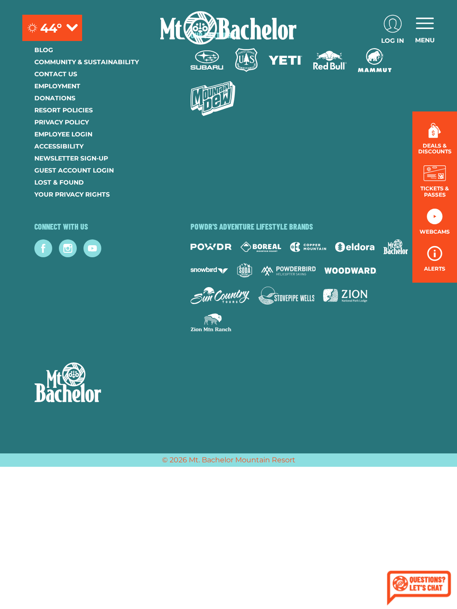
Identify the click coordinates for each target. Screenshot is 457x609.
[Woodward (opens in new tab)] (350, 270)
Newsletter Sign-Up (71, 158)
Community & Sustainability (86, 62)
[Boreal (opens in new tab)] (261, 247)
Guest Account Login (74, 170)
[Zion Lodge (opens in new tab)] (345, 295)
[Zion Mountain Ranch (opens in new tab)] (211, 322)
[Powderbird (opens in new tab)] (288, 271)
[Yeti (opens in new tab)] (285, 60)
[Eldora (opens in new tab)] (354, 247)
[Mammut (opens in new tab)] (374, 60)
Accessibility (58, 146)
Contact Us (55, 74)
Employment (57, 86)
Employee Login (63, 134)
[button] (435, 181)
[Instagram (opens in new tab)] (68, 248)
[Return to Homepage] (228, 28)
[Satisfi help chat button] (419, 589)
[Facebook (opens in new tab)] (43, 248)
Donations (54, 98)
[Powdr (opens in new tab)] (211, 246)
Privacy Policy (61, 122)
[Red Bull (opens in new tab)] (330, 60)
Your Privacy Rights (72, 194)
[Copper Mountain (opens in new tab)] (308, 247)
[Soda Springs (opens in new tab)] (244, 270)
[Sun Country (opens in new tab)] (220, 295)
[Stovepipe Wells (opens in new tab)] (286, 295)
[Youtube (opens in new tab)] (92, 248)
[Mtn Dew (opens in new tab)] (213, 98)
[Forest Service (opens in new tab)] (246, 60)
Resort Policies (63, 110)
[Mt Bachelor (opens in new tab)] (395, 246)
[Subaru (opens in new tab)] (207, 60)
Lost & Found (59, 182)
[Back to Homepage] (101, 383)
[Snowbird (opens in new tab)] (209, 270)
